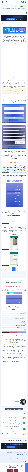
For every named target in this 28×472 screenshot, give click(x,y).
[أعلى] (25, 461)
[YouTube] (18, 454)
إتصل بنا (24, 458)
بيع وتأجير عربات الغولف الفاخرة (16, 417)
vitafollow (12, 8)
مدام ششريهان (20, 418)
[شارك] (2, 23)
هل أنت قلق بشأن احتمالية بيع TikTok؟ (15, 433)
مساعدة (4, 458)
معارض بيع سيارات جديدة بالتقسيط (15, 428)
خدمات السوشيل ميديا (6, 8)
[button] (25, 2)
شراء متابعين (25, 9)
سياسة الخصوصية (10, 458)
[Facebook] (26, 454)
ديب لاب (21, 434)
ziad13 (18, 431)
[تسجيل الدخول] (6, 2)
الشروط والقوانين (18, 458)
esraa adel (21, 425)
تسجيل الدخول (14, 89)
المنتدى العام (15, 418)
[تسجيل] (2, 2)
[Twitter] (20, 454)
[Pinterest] (22, 454)
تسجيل (8, 89)
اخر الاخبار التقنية (16, 434)
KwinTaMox (24, 8)
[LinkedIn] (24, 454)
